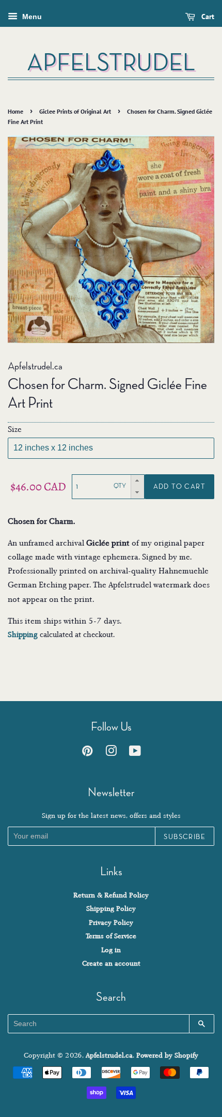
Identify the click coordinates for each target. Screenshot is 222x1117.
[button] (137, 481)
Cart (206, 16)
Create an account (111, 963)
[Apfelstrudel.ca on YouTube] (135, 753)
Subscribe (184, 836)
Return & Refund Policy (111, 895)
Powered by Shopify (167, 1055)
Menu (31, 16)
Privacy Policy (111, 922)
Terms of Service (111, 936)
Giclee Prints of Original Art (75, 111)
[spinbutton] (102, 486)
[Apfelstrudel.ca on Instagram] (111, 753)
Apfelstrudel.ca (109, 1055)
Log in (111, 950)
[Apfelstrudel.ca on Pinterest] (87, 753)
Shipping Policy (111, 908)
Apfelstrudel (111, 62)
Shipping (23, 634)
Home (15, 111)
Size (15, 429)
